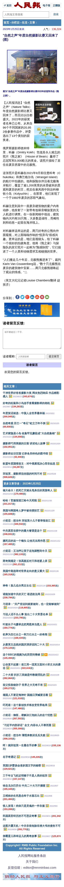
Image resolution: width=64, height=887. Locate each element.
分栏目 (15, 22)
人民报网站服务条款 (32, 855)
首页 (6, 22)
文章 (32, 22)
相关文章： (11, 386)
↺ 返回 (8, 5)
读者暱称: (9, 356)
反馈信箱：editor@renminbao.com (32, 867)
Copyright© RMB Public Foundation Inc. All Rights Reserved (32, 847)
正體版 (56, 5)
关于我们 (32, 861)
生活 (24, 22)
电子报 (46, 5)
